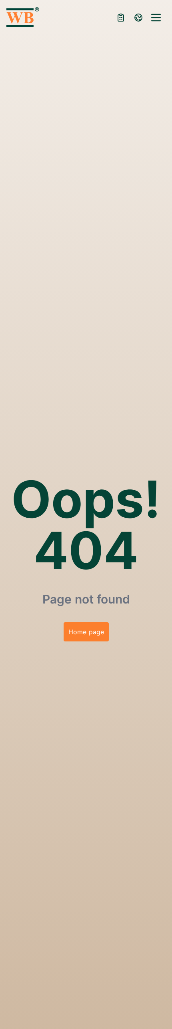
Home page (86, 632)
